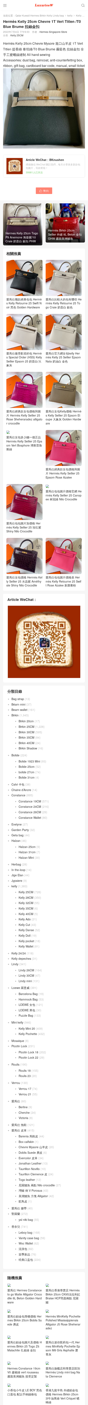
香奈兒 (15, 1226)
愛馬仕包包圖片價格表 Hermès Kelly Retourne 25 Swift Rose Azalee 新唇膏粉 (63, 581)
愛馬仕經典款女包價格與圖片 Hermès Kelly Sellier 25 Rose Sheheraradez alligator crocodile (24, 417)
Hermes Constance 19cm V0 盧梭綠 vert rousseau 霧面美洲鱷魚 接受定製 (23, 1372)
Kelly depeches (21, 958)
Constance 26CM (30, 812)
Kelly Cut (24, 925)
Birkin (15, 715)
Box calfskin (26, 1142)
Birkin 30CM (26, 732)
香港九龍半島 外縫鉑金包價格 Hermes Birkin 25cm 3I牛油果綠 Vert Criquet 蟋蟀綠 (62, 1396)
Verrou (15, 1083)
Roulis (15, 1064)
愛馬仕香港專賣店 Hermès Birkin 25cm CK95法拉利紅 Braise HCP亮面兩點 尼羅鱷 (63, 1296)
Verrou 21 (25, 1094)
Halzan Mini (26, 857)
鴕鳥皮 (23, 1201)
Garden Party (20, 830)
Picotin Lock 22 (28, 1057)
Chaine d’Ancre (21, 790)
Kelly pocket (26, 941)
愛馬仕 (15, 1101)
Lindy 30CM (26, 975)
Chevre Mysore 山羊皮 (33, 1147)
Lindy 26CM (26, 970)
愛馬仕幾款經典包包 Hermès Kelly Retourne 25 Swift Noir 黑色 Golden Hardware (24, 303)
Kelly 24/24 (18, 953)
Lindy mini (25, 981)
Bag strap (17, 699)
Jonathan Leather (30, 1163)
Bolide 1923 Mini (29, 761)
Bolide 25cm (27, 767)
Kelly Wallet (26, 946)
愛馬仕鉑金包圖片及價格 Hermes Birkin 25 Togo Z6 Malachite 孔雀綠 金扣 (24, 1346)
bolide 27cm (26, 772)
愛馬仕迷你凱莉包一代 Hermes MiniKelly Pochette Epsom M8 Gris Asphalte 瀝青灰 (63, 1348)
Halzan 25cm (27, 847)
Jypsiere (16, 881)
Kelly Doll (24, 935)
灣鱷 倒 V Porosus (30, 1190)
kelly (69, 15)
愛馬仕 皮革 (19, 1130)
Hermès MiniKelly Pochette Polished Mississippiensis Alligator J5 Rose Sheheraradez (63, 1322)
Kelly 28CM (26, 897)
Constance (18, 795)
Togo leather (27, 1180)
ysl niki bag (26, 1220)
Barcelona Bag (28, 994)
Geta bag (17, 835)
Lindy (14, 964)
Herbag (16, 864)
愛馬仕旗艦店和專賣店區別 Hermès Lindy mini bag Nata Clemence (63, 1372)
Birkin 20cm (26, 721)
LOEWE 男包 (27, 1010)
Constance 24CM (30, 806)
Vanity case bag (29, 1238)
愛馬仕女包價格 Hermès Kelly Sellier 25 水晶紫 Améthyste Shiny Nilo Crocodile (24, 581)
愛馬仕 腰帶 (19, 1208)
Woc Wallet (26, 1243)
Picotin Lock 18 (28, 1052)
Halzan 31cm (27, 852)
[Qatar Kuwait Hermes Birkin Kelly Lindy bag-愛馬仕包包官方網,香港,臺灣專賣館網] (44, 5)
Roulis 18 (25, 1070)
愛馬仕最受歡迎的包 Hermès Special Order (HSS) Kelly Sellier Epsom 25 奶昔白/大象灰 (24, 359)
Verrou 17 (25, 1089)
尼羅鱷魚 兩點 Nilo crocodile (37, 1185)
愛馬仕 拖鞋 (19, 1125)
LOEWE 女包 (27, 1005)
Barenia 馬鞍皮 (28, 1136)
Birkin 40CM (26, 743)
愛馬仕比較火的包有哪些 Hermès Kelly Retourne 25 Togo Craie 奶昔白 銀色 (64, 303)
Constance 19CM (30, 801)
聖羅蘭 (15, 1214)
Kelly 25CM (16, 35)
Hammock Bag (28, 999)
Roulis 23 (25, 1076)
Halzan (15, 841)
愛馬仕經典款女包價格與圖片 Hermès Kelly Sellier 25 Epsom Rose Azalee (63, 473)
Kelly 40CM (26, 914)
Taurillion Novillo (29, 1169)
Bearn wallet (19, 710)
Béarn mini (18, 704)
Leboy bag (25, 1232)
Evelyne (16, 824)
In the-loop (18, 870)
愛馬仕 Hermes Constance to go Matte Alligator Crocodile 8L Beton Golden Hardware (24, 1296)
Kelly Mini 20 (27, 1028)
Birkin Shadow (28, 748)
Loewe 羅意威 (20, 988)
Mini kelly (17, 1022)
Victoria (23, 1118)
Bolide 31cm (27, 777)
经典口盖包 (26, 1260)
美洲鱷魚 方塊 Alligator (33, 1196)
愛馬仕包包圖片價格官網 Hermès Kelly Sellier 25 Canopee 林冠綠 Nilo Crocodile (64, 495)
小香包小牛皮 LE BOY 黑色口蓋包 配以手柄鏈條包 (24, 1392)
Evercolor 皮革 (28, 1158)
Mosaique (17, 1041)
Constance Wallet (30, 818)
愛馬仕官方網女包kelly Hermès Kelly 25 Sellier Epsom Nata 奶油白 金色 (63, 357)
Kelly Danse (26, 930)
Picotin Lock (19, 1046)
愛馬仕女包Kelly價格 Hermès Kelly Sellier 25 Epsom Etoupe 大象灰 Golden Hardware (63, 417)
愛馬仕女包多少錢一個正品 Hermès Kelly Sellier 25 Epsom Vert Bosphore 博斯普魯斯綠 (24, 443)
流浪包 (23, 1249)
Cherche (24, 1112)
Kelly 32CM (26, 903)
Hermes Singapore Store (53, 31)
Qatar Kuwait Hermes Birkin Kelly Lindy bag (39, 15)
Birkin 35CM (26, 737)
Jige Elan (17, 875)
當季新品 (24, 1254)
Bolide (15, 755)
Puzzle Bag (26, 1015)
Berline (23, 1107)
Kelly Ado (25, 919)
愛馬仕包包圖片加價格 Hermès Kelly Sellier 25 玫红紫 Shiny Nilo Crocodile (23, 527)
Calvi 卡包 (17, 784)
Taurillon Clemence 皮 (33, 1174)
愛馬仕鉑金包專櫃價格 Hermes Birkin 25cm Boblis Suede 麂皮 (24, 1320)
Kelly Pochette (28, 1034)
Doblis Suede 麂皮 (30, 1152)
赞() (44, 190)
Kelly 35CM (26, 908)
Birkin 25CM (26, 727)
